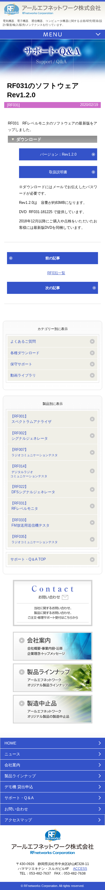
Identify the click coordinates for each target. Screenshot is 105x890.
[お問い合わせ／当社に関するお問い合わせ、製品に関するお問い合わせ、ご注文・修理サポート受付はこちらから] (52, 603)
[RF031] (13, 105)
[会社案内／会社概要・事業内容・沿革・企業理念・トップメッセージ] (52, 646)
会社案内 (12, 765)
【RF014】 (28, 471)
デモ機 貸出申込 (18, 787)
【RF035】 (34, 539)
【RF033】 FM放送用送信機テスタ (30, 522)
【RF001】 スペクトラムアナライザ (31, 419)
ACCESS (80, 868)
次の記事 (52, 288)
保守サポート (21, 364)
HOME (10, 743)
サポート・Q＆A (19, 798)
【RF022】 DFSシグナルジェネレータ (32, 489)
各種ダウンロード (24, 353)
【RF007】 (34, 452)
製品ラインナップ (20, 776)
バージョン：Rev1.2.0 (58, 154)
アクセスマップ (18, 820)
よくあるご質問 (23, 341)
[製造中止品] (52, 709)
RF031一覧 (56, 273)
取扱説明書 (58, 172)
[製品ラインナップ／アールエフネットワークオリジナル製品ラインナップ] (52, 677)
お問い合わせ (16, 809)
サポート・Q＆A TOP (28, 559)
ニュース (12, 754)
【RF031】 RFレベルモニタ (24, 506)
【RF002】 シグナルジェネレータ (29, 436)
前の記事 (52, 258)
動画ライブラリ (23, 375)
